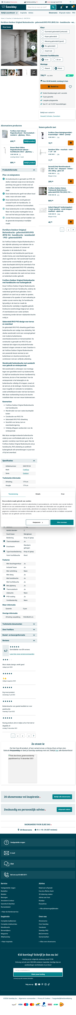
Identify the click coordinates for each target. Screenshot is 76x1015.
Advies (30, 13)
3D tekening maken (46, 894)
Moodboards (5, 927)
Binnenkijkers (5, 930)
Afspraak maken (65, 13)
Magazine (4, 933)
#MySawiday (5, 937)
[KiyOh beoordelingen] (14, 1004)
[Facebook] (36, 984)
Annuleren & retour (7, 900)
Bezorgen (4, 897)
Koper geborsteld (51, 36)
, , (50, 116)
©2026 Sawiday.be (10, 998)
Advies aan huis (44, 897)
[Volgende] (33, 47)
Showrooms (53, 13)
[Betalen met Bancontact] (38, 1004)
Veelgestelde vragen (17, 842)
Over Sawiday (43, 924)
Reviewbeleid (5, 907)
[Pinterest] (42, 984)
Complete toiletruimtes (9, 924)
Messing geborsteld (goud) (54, 41)
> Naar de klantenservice (9, 912)
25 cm (58, 60)
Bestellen (4, 891)
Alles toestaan (62, 522)
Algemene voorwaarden (27, 998)
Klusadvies (43, 904)
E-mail (12, 853)
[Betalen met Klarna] (50, 1004)
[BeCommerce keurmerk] (56, 1004)
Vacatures (42, 927)
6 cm (46, 60)
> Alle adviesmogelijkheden (48, 908)
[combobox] (38, 7)
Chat (12, 864)
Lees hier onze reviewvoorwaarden (22, 654)
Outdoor (26, 473)
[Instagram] (45, 984)
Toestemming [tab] (13, 494)
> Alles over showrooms (47, 941)
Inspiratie (23, 13)
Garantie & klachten (8, 904)
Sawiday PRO (43, 930)
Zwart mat (48, 51)
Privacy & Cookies (44, 998)
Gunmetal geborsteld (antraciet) (56, 31)
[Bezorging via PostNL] (62, 1004)
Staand (47, 68)
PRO (73, 13)
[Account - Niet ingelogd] (61, 7)
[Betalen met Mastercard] (32, 1004)
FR (70, 2)
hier (56, 750)
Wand (60, 68)
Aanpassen (36, 522)
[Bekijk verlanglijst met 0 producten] (67, 7)
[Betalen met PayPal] (44, 1004)
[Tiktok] (49, 984)
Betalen (3, 894)
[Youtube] (39, 984)
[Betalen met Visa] (20, 1004)
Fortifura (26, 470)
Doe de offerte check (46, 891)
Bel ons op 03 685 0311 (18, 875)
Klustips (41, 900)
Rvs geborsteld (50, 46)
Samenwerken (44, 937)
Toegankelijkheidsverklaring (62, 998)
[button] (70, 86)
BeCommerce (43, 933)
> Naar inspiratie (6, 941)
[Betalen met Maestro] (26, 1004)
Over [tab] (62, 494)
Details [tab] (38, 494)
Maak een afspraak (45, 888)
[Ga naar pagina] (34, 736)
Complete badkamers (8, 921)
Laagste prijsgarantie (50, 100)
